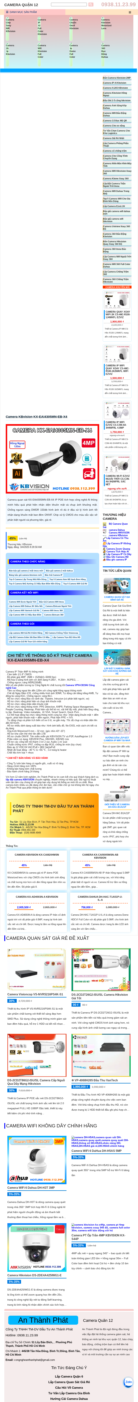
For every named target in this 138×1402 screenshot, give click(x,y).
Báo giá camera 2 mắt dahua (59, 571)
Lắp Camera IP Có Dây (117, 554)
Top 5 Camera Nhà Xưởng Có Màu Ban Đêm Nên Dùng (34, 584)
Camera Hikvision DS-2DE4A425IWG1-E (34, 1275)
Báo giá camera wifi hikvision (113, 220)
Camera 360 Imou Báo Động (114, 250)
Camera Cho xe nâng (114, 125)
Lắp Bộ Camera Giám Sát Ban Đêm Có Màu (29, 637)
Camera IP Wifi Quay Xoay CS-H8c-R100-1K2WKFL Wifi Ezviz (117, 369)
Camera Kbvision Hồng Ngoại (115, 94)
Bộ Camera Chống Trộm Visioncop (61, 633)
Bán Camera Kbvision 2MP (117, 78)
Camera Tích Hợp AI (116, 551)
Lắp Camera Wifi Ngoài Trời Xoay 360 (117, 257)
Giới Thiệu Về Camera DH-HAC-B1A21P (117, 805)
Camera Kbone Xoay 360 (116, 178)
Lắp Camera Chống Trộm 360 (116, 273)
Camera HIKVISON (118, 532)
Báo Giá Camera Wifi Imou (51, 602)
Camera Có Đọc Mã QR (115, 120)
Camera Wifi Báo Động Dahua (114, 114)
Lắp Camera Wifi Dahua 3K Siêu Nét (26, 606)
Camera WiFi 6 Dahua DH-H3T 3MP (31, 1187)
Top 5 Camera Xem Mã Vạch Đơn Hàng (67, 579)
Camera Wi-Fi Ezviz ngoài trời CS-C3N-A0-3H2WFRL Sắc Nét (118, 480)
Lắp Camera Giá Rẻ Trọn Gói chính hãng (28, 641)
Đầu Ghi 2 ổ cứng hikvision (116, 100)
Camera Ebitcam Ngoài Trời (58, 606)
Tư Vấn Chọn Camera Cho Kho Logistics (116, 132)
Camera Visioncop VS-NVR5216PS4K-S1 (35, 994)
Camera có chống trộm (115, 151)
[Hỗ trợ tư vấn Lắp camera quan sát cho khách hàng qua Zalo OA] (128, 1382)
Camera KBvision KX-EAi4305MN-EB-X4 (36, 417)
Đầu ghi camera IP (115, 559)
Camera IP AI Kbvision (114, 83)
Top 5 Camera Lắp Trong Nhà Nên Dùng (28, 579)
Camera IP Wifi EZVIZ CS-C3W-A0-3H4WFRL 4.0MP (116, 425)
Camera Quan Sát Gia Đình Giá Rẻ (117, 598)
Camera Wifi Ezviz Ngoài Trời (22, 602)
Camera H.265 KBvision (115, 88)
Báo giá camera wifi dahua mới (116, 212)
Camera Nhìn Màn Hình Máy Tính (117, 164)
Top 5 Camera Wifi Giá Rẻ (75, 584)
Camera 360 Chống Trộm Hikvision (116, 280)
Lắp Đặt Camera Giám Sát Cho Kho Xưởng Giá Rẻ (117, 671)
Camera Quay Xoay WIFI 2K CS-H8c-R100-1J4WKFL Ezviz (118, 314)
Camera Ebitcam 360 (53, 615)
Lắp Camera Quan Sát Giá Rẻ (69, 1382)
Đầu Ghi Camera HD (115, 557)
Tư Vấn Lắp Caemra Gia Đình (69, 1393)
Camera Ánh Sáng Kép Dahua (114, 106)
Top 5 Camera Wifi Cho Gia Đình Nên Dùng (116, 200)
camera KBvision (118, 535)
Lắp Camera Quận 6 (69, 1376)
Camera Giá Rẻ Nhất (113, 138)
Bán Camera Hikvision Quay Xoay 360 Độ (114, 242)
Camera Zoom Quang (116, 548)
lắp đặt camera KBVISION (20, 779)
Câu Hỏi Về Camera (69, 1387)
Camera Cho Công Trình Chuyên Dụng (115, 157)
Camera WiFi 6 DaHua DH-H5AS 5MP (97, 1150)
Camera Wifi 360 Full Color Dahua (116, 265)
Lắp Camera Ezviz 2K (114, 206)
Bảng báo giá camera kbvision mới (25, 575)
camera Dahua (116, 530)
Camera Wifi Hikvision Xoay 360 (117, 172)
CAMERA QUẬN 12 (21, 5)
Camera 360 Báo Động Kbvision (114, 235)
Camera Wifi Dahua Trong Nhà (116, 192)
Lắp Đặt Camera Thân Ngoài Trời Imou (114, 184)
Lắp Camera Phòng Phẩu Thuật (115, 144)
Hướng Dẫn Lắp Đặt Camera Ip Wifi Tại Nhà (117, 739)
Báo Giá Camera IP (53, 575)
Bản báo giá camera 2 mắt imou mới (26, 571)
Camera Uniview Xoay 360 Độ (116, 227)
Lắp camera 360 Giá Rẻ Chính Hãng (25, 633)
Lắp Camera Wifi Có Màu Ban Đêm (25, 615)
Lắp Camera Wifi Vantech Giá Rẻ (24, 610)
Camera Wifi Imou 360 (52, 610)
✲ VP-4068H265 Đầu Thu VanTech (95, 1080)
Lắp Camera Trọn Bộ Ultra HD (66, 637)
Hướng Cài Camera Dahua (69, 1399)
